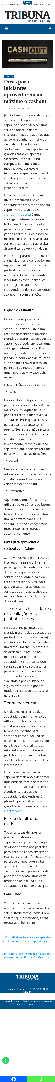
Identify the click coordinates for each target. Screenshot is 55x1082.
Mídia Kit (27, 992)
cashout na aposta (17, 214)
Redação (25, 108)
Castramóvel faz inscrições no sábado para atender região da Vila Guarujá (27, 955)
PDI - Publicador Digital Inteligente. (27, 1004)
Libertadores (13, 811)
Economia (9, 76)
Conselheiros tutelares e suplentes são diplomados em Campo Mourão (26, 939)
